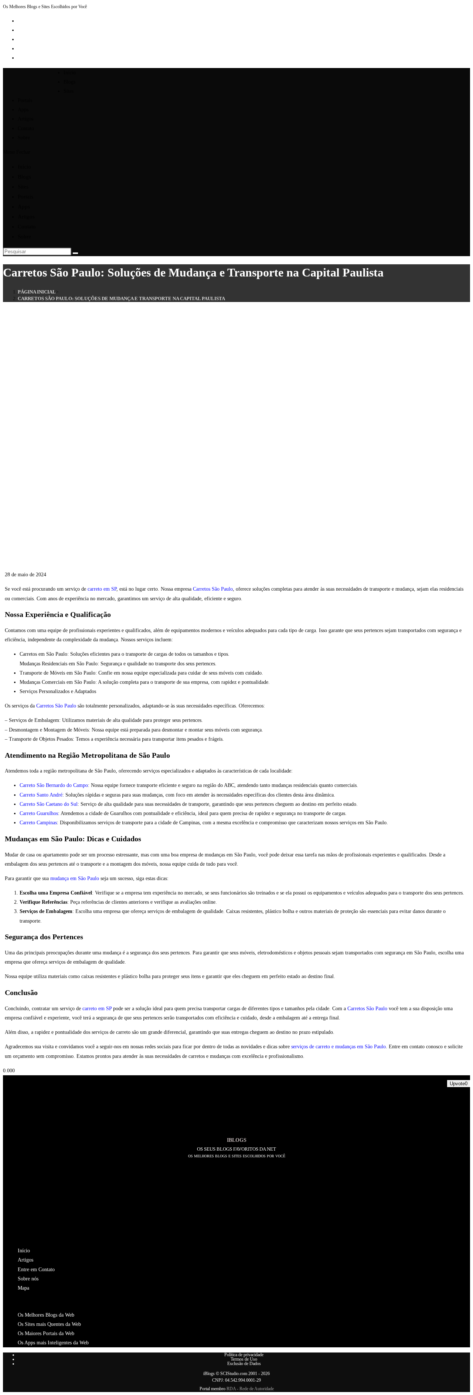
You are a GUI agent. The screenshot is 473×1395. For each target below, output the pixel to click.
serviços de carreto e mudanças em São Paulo (338, 1046)
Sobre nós (28, 1279)
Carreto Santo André (41, 795)
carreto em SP (102, 589)
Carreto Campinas (38, 822)
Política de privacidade (243, 1354)
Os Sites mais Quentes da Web (49, 1324)
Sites (23, 187)
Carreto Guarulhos (39, 813)
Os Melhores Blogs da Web (46, 1315)
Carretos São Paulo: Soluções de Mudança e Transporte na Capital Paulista (121, 298)
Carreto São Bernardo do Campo (54, 785)
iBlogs (209, 1373)
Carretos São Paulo (213, 589)
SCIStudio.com (233, 1373)
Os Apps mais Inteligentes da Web (53, 1342)
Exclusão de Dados (244, 1363)
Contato (27, 227)
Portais (25, 197)
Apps (24, 207)
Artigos (26, 217)
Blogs (24, 177)
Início (24, 167)
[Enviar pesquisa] (75, 253)
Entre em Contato (36, 1269)
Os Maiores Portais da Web (46, 1333)
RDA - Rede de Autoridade (250, 1388)
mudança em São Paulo (74, 878)
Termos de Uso (244, 1359)
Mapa (23, 1288)
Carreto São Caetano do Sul (49, 804)
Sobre (24, 237)
